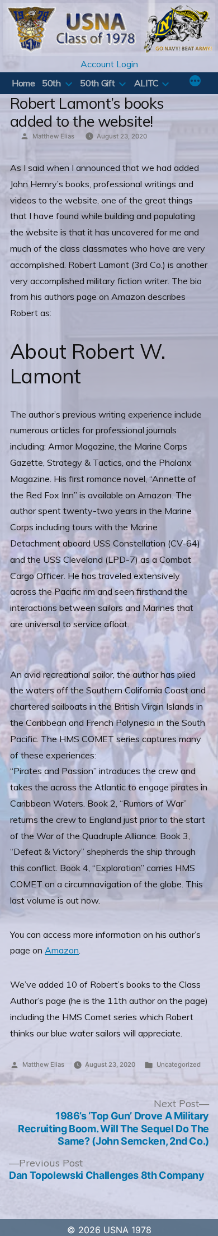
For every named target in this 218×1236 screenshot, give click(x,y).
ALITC (146, 83)
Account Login (109, 64)
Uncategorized (179, 1064)
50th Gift (97, 83)
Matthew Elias (53, 136)
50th (51, 83)
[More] (195, 82)
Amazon (62, 950)
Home (23, 83)
